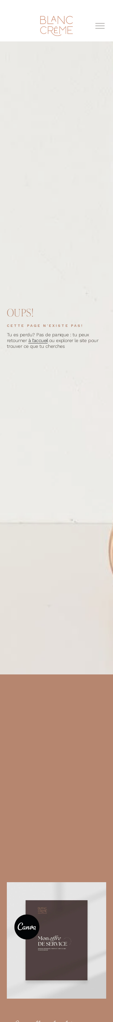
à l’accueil (38, 340)
